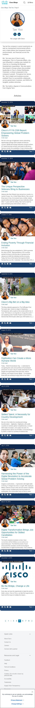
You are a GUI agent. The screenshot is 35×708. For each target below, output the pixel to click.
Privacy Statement (16, 700)
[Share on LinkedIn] (2, 152)
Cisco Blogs (13, 2)
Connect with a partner (10, 649)
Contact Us (7, 642)
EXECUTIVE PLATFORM (8, 105)
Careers (6, 645)
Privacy (6, 670)
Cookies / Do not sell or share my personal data (13, 674)
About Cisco (7, 638)
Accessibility (7, 679)
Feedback (7, 660)
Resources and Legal (11, 655)
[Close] (32, 692)
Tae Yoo (11, 7)
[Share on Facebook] (8, 152)
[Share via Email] (10, 152)
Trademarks (7, 682)
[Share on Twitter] (5, 152)
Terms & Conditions (9, 667)
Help (5, 663)
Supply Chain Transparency (12, 685)
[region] (17, 698)
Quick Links (8, 634)
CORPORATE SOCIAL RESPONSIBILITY (12, 277)
